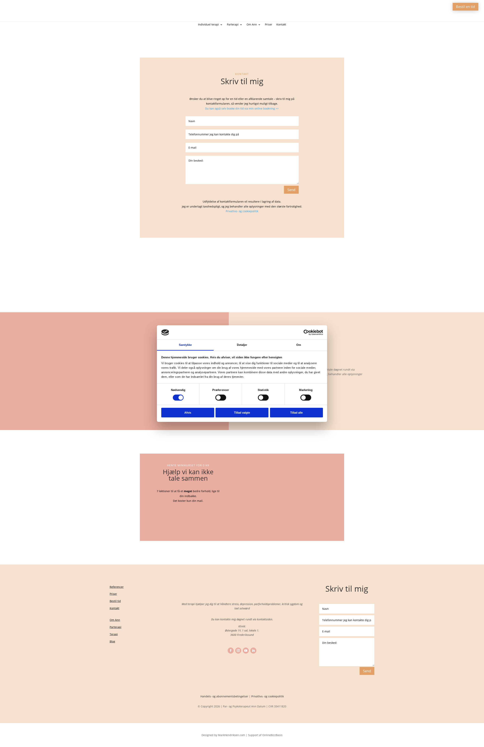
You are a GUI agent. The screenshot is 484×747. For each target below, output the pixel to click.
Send (291, 189)
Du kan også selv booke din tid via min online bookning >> (242, 108)
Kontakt (281, 24)
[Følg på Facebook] (231, 651)
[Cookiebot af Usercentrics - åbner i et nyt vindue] (306, 332)
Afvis (187, 412)
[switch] (220, 398)
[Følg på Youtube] (246, 651)
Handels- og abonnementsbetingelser (224, 696)
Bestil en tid (465, 6)
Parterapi (233, 24)
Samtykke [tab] (185, 344)
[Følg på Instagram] (238, 651)
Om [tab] (298, 344)
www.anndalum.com (240, 261)
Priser (268, 24)
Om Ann (252, 24)
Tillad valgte (242, 412)
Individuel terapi (208, 24)
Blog (112, 641)
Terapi (114, 634)
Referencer (117, 587)
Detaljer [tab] (242, 344)
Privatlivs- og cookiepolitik (242, 211)
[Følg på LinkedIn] (253, 651)
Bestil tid (115, 601)
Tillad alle (296, 412)
